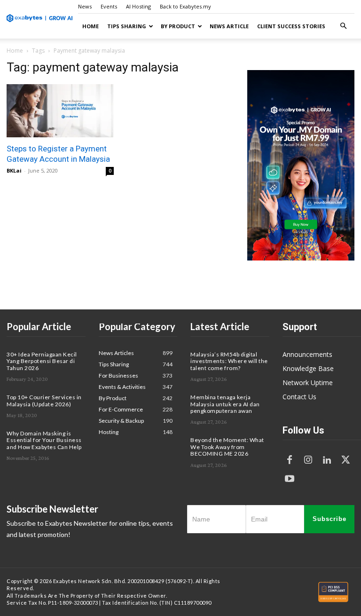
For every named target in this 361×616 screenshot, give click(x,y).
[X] (346, 460)
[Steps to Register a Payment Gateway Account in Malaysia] (60, 110)
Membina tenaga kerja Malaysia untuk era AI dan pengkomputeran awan (225, 404)
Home (90, 26)
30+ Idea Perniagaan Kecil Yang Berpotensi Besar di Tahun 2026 (42, 361)
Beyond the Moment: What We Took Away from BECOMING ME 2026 (227, 446)
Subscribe (329, 518)
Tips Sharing (126, 26)
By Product (178, 26)
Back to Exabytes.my (185, 6)
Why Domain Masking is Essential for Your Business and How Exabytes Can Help (44, 440)
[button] (343, 26)
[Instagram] (308, 460)
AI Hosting (138, 6)
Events (109, 6)
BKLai (14, 170)
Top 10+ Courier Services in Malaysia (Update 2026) (44, 400)
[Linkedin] (327, 460)
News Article (229, 26)
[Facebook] (290, 460)
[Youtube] (290, 479)
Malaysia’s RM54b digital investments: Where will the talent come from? (229, 361)
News (85, 6)
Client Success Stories (291, 26)
